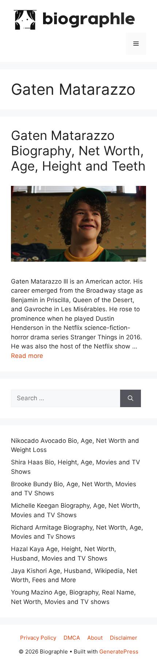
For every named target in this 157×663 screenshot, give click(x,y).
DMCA (72, 637)
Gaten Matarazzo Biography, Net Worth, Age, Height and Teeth (78, 150)
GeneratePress (118, 651)
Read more (27, 355)
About (95, 637)
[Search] (130, 398)
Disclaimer (123, 637)
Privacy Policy (38, 637)
